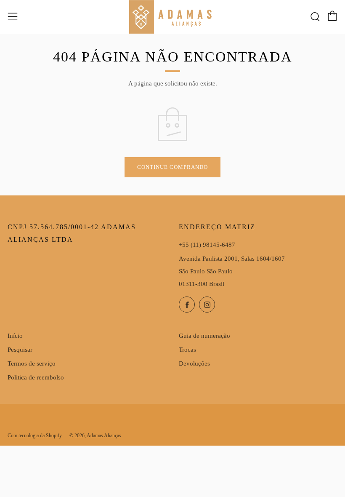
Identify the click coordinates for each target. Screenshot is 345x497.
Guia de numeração (204, 335)
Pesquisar (20, 349)
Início (15, 335)
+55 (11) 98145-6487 (207, 244)
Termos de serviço (32, 363)
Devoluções (194, 363)
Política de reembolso (36, 377)
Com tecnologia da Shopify (35, 435)
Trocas (187, 349)
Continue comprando (172, 167)
